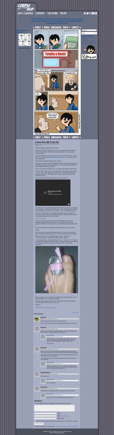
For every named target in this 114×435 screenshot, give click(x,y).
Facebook (85, 13)
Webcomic (54, 307)
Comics (41, 145)
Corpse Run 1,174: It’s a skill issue (88, 40)
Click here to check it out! (57, 23)
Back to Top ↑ (61, 432)
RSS (96, 13)
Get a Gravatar (65, 416)
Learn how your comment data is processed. (67, 426)
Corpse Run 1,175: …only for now (88, 38)
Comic (40, 307)
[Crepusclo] (37, 389)
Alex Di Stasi (39, 143)
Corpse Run (45, 307)
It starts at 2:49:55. (40, 218)
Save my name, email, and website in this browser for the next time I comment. (57, 421)
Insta (63, 13)
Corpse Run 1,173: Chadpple (87, 42)
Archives (56, 27)
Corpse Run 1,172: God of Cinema (88, 43)
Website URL (60, 418)
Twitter (87, 13)
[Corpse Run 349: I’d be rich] (57, 134)
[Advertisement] (67, 7)
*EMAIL (63, 416)
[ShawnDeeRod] (37, 374)
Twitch (90, 13)
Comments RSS (75, 312)
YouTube (52, 13)
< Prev (46, 27)
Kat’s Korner (25, 13)
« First (37, 27)
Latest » (76, 27)
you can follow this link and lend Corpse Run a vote (52, 157)
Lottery (49, 307)
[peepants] (37, 349)
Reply (56, 318)
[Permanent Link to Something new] (24, 45)
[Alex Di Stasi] (43, 339)
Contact (40, 13)
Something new (25, 47)
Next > (67, 27)
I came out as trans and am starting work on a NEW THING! (57, 21)
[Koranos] (37, 319)
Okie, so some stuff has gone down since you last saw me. (57, 19)
